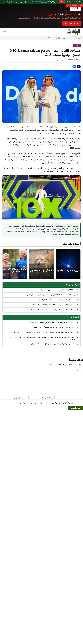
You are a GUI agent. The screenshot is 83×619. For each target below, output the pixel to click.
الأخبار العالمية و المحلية (29, 231)
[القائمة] (4, 32)
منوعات (72, 38)
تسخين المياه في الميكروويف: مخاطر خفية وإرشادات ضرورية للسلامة (54, 304)
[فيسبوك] (74, 66)
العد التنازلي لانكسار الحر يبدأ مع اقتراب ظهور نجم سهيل (58, 290)
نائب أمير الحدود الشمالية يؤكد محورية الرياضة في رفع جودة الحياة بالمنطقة (57, 2)
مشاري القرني (70, 127)
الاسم (80, 398)
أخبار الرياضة (70, 234)
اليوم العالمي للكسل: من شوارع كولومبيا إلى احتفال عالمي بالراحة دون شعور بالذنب (49, 309)
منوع (62, 234)
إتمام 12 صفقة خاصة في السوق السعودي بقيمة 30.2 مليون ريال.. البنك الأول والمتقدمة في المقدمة (44, 332)
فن (77, 234)
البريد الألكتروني (48, 398)
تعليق (79, 371)
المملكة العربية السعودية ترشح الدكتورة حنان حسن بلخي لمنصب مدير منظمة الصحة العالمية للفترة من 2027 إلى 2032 (40, 338)
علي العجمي (60, 60)
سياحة (55, 234)
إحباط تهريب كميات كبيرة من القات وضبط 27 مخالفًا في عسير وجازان (54, 327)
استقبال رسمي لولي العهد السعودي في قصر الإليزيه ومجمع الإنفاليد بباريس (52, 344)
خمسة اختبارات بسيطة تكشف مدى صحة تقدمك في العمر (57, 300)
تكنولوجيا (10, 231)
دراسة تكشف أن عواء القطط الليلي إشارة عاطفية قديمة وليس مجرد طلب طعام (51, 295)
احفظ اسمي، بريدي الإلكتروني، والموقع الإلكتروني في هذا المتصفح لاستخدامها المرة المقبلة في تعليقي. (50, 403)
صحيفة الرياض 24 (71, 226)
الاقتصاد (17, 231)
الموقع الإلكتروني (19, 398)
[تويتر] (79, 66)
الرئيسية (78, 38)
